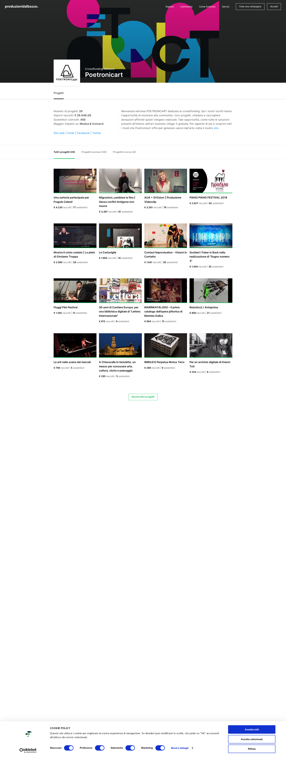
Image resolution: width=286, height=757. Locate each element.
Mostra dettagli (180, 748)
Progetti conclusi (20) (94, 152)
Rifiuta (252, 748)
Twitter (96, 133)
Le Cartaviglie (107, 252)
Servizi (225, 6)
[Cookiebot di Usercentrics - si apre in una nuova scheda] (28, 750)
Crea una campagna (250, 6)
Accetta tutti (252, 729)
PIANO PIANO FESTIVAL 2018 (208, 197)
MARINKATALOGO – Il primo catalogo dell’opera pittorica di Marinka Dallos (163, 311)
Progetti (59, 93)
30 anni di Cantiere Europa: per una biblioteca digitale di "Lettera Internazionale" (119, 311)
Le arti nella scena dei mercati (72, 362)
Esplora (170, 6)
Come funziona (207, 6)
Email (71, 133)
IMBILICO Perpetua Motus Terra (164, 362)
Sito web (59, 133)
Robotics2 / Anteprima (204, 307)
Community (186, 6)
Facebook (83, 133)
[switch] (99, 748)
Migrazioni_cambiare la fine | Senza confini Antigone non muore (117, 202)
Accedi (274, 6)
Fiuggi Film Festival (65, 307)
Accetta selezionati (252, 739)
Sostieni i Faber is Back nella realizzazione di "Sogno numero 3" (210, 256)
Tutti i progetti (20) (64, 152)
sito (216, 128)
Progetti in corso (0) (124, 152)
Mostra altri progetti (143, 396)
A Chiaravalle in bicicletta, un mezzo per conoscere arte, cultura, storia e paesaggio (117, 366)
